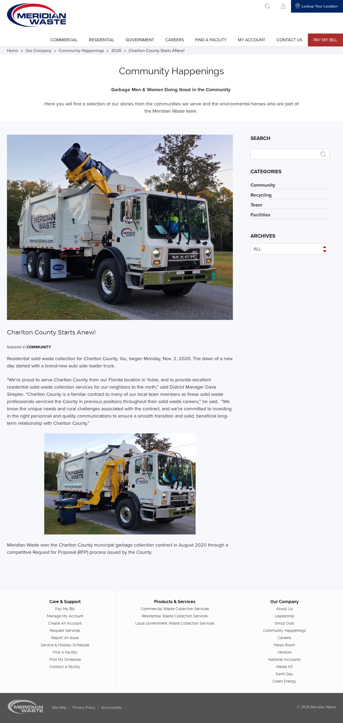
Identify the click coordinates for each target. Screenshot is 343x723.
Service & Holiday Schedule (65, 645)
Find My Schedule (65, 659)
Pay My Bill (325, 40)
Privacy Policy (84, 707)
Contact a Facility (65, 667)
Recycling (261, 194)
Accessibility (111, 707)
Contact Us (289, 40)
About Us (284, 609)
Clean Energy (284, 681)
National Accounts (284, 659)
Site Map (59, 707)
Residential (101, 40)
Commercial (64, 40)
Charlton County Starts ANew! (157, 50)
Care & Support (65, 601)
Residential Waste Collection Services (175, 616)
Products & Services (174, 601)
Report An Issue (65, 638)
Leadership (284, 616)
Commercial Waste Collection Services (175, 609)
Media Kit (284, 667)
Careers (174, 40)
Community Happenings (81, 50)
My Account (251, 40)
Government (140, 40)
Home (12, 50)
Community (39, 347)
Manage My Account (65, 616)
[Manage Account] (283, 6)
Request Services (65, 630)
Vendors (284, 652)
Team (256, 204)
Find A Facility (211, 40)
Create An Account (65, 623)
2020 (116, 50)
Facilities (260, 214)
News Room (284, 645)
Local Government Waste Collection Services (174, 623)
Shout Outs (284, 623)
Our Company (38, 50)
